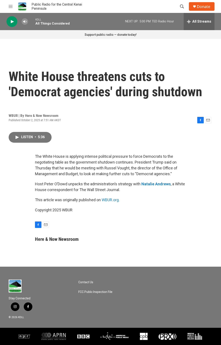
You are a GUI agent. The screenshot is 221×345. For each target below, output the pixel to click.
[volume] (24, 21)
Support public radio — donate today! (111, 34)
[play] (11, 21)
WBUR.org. (111, 200)
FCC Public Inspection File (95, 292)
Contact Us (85, 282)
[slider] (31, 21)
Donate (203, 6)
